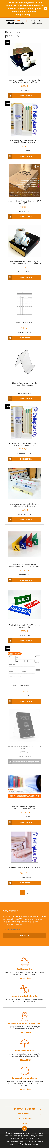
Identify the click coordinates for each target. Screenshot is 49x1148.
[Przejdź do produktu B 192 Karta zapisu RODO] (24, 665)
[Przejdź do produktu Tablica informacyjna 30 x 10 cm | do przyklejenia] (24, 604)
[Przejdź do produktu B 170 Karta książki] (24, 301)
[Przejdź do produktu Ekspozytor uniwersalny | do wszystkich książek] (24, 362)
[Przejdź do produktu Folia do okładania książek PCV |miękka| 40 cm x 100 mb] (24, 786)
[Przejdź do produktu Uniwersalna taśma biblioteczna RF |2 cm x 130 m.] (24, 180)
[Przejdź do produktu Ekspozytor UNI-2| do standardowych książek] (24, 725)
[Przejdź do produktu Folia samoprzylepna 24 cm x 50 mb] (24, 846)
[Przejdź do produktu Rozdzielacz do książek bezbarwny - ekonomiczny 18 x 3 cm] (24, 483)
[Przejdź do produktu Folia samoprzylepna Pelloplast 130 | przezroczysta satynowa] (24, 120)
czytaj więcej (25, 978)
